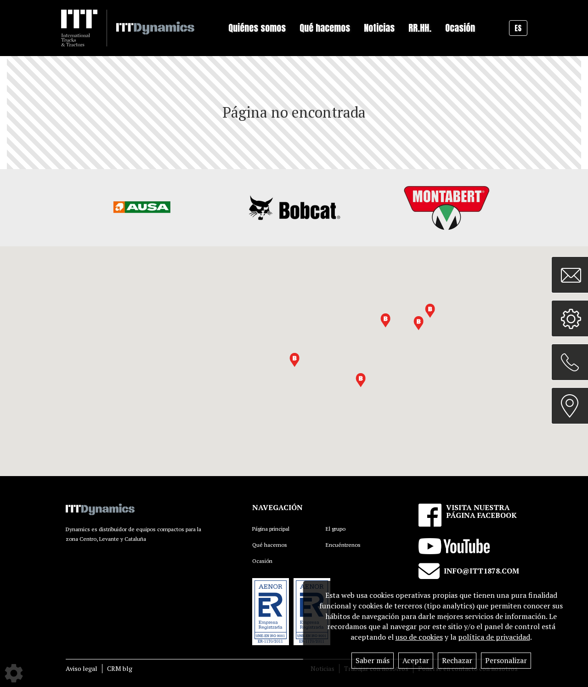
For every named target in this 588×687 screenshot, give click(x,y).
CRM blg (119, 668)
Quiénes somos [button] (257, 28)
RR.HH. (419, 28)
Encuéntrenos (343, 544)
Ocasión (460, 28)
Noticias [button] (379, 28)
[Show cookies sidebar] (14, 673)
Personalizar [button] (506, 660)
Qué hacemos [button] (325, 28)
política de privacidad (494, 637)
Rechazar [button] (457, 660)
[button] (418, 323)
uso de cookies (419, 637)
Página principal (270, 528)
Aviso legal (81, 668)
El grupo (335, 528)
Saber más (373, 660)
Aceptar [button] (415, 660)
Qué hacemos (269, 544)
